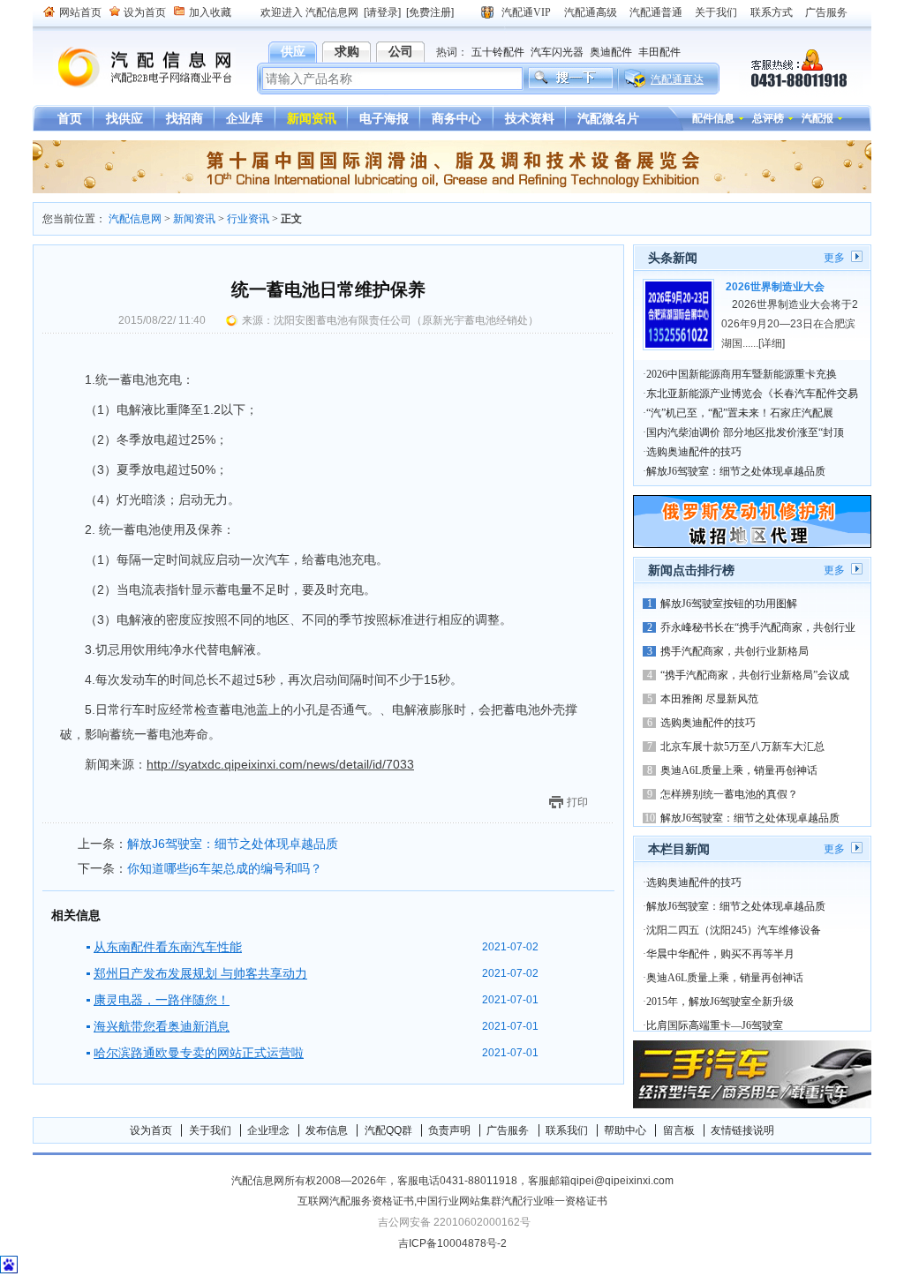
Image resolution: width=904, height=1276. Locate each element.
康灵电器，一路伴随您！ (162, 1000)
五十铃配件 (497, 52)
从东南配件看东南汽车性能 (168, 947)
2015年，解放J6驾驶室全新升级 (720, 1001)
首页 (69, 118)
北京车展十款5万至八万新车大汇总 (742, 746)
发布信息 (326, 1130)
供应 (293, 51)
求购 (347, 51)
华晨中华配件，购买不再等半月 (720, 954)
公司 (400, 51)
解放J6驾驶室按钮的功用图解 (728, 603)
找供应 (124, 118)
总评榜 (768, 118)
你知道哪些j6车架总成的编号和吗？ (224, 868)
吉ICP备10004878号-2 (452, 1243)
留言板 (679, 1130)
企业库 (244, 118)
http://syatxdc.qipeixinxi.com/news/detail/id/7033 (280, 764)
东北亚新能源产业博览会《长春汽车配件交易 (752, 393)
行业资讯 (248, 219)
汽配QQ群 (388, 1130)
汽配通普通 (655, 12)
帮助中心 (625, 1130)
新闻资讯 (311, 118)
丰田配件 (659, 52)
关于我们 (716, 12)
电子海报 (384, 118)
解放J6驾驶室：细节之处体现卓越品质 (232, 844)
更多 (834, 257)
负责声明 (449, 1130)
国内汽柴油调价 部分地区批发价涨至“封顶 (745, 432)
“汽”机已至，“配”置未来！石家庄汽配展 (739, 413)
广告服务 (826, 12)
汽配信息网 (134, 67)
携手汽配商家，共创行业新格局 (734, 651)
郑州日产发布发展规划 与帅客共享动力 (200, 973)
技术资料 (529, 118)
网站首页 (80, 12)
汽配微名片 (608, 118)
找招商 (184, 118)
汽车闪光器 (557, 52)
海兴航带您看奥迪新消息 (162, 1026)
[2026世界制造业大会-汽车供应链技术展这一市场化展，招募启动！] (678, 314)
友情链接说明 (742, 1130)
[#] (452, 190)
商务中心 (456, 118)
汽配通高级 (590, 12)
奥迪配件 (611, 52)
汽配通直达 (677, 79)
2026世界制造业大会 (775, 287)
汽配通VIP (526, 12)
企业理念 (268, 1130)
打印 (577, 802)
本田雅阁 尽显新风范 (709, 699)
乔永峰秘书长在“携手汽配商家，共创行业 (757, 627)
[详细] (771, 343)
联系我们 (567, 1130)
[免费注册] (430, 12)
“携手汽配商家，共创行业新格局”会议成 (754, 675)
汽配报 (817, 118)
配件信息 (713, 118)
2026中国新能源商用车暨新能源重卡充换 (741, 374)
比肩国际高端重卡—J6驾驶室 (714, 1025)
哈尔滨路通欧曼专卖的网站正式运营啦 (199, 1053)
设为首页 (145, 12)
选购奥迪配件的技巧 (694, 452)
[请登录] (382, 12)
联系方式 (771, 12)
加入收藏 (210, 12)
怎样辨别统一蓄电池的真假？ (729, 794)
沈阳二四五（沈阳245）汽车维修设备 (733, 930)
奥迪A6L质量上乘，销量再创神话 (738, 770)
